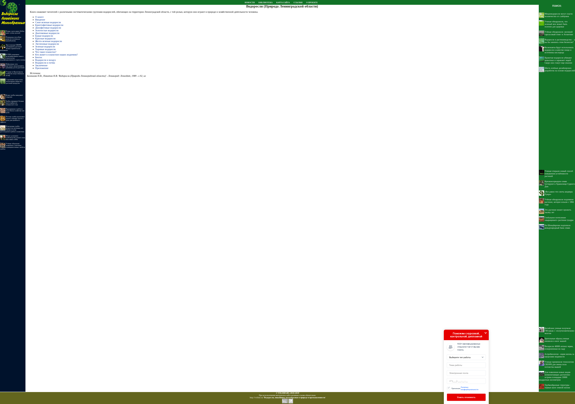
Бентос (38, 57)
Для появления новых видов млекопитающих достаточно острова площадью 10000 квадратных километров (554, 376)
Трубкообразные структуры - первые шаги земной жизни (558, 386)
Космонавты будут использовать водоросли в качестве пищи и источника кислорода (559, 50)
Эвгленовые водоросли (47, 44)
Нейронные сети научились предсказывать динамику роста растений (15, 65)
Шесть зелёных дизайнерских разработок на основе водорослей (560, 69)
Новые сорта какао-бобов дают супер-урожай (15, 32)
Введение (40, 19)
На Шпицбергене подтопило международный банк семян (558, 226)
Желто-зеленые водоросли (48, 41)
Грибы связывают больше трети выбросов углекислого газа (15, 103)
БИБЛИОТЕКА (265, 2)
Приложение (41, 68)
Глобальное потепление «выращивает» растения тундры (559, 218)
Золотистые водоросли (47, 30)
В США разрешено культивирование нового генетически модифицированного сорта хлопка (12, 57)
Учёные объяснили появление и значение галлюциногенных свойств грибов (12, 146)
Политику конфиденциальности (469, 388)
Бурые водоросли (44, 36)
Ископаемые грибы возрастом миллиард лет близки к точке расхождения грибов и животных (12, 128)
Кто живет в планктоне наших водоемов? (56, 54)
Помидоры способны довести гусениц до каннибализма (13, 39)
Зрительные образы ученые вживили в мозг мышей (557, 339)
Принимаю (464, 388)
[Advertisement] (12, 197)
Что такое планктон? (45, 52)
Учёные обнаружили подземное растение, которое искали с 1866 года (559, 202)
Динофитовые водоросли (48, 27)
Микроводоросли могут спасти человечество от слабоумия (559, 15)
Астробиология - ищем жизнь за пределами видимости (559, 355)
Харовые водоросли (45, 49)
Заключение (41, 65)
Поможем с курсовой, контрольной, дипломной (466, 335)
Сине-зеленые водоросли (48, 22)
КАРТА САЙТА (283, 2)
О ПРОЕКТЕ (312, 2)
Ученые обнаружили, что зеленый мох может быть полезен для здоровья (556, 24)
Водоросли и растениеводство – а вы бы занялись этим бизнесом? (560, 40)
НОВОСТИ (250, 2)
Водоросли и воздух (45, 60)
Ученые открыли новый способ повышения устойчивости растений (559, 173)
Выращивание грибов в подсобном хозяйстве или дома (15, 110)
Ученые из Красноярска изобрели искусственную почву (15, 73)
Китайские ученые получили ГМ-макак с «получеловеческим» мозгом (560, 330)
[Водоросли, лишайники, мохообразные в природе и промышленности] (12, 4)
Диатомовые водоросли (47, 33)
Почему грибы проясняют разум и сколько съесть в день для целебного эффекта (12, 119)
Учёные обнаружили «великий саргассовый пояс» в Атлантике (559, 33)
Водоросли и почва (45, 62)
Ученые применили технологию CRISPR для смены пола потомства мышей (559, 364)
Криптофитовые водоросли (49, 25)
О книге (39, 17)
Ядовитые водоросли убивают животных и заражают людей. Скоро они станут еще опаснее (558, 60)
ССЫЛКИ (297, 2)
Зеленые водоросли (45, 46)
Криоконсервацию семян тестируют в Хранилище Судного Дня (560, 184)
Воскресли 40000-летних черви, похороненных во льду (559, 347)
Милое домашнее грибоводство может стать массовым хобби (15, 137)
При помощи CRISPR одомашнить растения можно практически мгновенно (11, 47)
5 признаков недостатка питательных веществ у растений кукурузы (14, 81)
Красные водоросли (45, 38)
